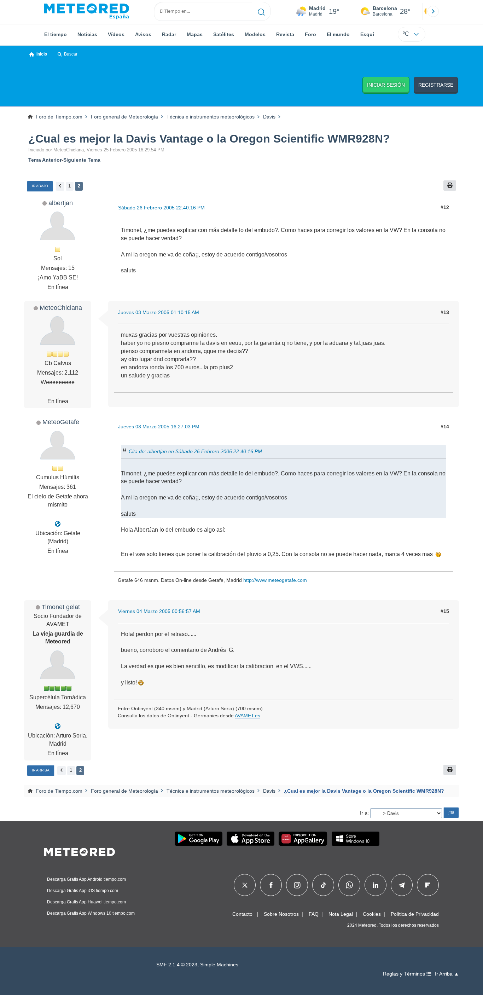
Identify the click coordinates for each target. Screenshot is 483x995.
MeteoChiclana (61, 307)
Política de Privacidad (415, 914)
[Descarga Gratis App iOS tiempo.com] (250, 839)
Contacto (242, 914)
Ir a (363, 813)
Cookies (372, 914)
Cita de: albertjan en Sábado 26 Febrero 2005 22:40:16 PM (195, 451)
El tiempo (55, 34)
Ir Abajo (40, 186)
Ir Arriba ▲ (447, 974)
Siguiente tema (81, 160)
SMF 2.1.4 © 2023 (176, 964)
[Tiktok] (323, 885)
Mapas (195, 34)
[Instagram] (297, 885)
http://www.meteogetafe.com (275, 580)
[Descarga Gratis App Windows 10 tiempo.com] (355, 839)
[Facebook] (271, 885)
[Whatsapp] (349, 885)
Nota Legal (340, 914)
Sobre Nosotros (281, 914)
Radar (169, 34)
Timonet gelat (61, 607)
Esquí (367, 34)
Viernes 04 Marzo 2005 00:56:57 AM (159, 611)
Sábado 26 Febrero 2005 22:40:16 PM (161, 207)
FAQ (314, 914)
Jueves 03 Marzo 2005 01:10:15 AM (158, 312)
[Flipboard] (427, 885)
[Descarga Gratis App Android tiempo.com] (198, 839)
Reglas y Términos (404, 974)
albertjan (60, 203)
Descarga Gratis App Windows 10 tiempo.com (91, 913)
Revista (285, 34)
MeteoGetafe (60, 422)
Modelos (255, 34)
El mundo (338, 34)
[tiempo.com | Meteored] (79, 850)
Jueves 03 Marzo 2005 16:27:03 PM (158, 426)
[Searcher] (261, 11)
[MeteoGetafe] (57, 524)
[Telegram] (401, 885)
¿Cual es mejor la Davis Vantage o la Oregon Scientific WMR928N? (209, 138)
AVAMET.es (247, 715)
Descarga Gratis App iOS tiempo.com (82, 890)
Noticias (87, 34)
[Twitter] (245, 885)
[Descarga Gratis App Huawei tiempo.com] (303, 839)
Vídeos (116, 34)
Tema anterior (45, 160)
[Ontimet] (57, 726)
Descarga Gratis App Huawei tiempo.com (86, 901)
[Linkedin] (375, 885)
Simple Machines (219, 964)
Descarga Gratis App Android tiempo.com (86, 879)
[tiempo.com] (86, 11)
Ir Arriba (41, 770)
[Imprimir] (449, 185)
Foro (310, 34)
